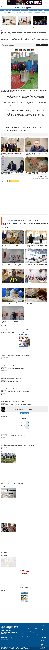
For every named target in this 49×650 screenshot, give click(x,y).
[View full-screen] (47, 53)
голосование (41, 178)
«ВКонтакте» (44, 220)
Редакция (12, 636)
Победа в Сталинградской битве (36, 629)
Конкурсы (43, 10)
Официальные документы (15, 637)
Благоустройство (14, 10)
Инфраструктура (29, 634)
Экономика (23, 628)
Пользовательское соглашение (14, 647)
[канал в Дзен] (6, 639)
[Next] (47, 50)
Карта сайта (43, 644)
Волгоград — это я (44, 632)
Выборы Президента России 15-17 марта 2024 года (14, 135)
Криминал (28, 628)
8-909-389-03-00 (30, 216)
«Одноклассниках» (5, 221)
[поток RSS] (7, 639)
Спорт (25, 10)
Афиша (3, 486)
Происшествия (6, 10)
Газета (3, 590)
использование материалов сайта (6, 649)
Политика (3, 30)
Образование (28, 630)
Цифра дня (4, 555)
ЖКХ (28, 10)
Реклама (42, 640)
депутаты (36, 178)
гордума (32, 178)
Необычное (38, 10)
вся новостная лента (24, 413)
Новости (3, 325)
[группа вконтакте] (3, 639)
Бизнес (22, 630)
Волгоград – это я (6, 521)
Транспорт (28, 636)
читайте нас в (15, 181)
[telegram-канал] (1, 639)
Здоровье (21, 10)
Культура (32, 10)
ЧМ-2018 (34, 627)
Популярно (4, 432)
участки (46, 178)
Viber (15, 220)
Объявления (44, 637)
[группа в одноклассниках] (4, 639)
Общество (23, 631)
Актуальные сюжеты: (7, 12)
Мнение (43, 629)
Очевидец (23, 637)
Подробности (45, 625)
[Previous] (2, 70)
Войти (43, 645)
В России (3, 606)
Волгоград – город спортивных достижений (36, 633)
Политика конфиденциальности (24, 647)
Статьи (3, 451)
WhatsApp (11, 220)
